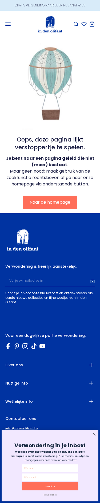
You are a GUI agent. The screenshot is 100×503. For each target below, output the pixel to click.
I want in (50, 486)
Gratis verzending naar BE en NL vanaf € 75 (50, 5)
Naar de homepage (50, 202)
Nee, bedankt (50, 494)
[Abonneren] (92, 280)
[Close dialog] (94, 434)
